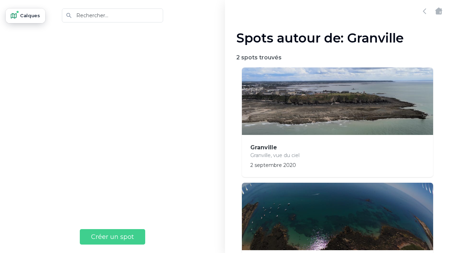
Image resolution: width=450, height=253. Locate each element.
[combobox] (112, 15)
